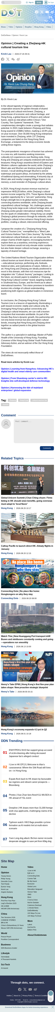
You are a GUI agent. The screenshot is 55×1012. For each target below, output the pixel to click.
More (29, 897)
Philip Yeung (5, 879)
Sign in (31, 2)
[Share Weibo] (18, 59)
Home (3, 26)
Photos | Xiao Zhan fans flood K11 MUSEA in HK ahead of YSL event (30, 796)
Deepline (28, 26)
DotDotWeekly (33, 910)
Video (10, 26)
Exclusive (31, 884)
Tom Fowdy (5, 884)
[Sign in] (27, 2)
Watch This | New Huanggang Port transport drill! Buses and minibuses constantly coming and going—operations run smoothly (27, 639)
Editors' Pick (32, 930)
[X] (42, 12)
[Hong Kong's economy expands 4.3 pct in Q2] (27, 711)
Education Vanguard (35, 889)
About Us (17, 996)
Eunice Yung (5, 887)
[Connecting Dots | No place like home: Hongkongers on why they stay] (27, 573)
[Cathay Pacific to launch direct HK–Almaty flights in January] (27, 528)
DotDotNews (6, 35)
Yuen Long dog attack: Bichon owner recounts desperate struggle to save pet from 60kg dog (30, 839)
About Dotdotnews (37, 935)
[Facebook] (36, 12)
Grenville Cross (6, 881)
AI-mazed (4, 968)
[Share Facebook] (2, 59)
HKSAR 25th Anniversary (10, 909)
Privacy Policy (27, 996)
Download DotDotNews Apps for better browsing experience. (26, 1007)
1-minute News (33, 908)
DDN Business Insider (9, 948)
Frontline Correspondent (10, 939)
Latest (30, 925)
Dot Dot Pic (32, 927)
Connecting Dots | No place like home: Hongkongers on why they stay (20, 592)
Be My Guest (32, 881)
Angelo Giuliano (7, 892)
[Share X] (7, 59)
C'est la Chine (33, 900)
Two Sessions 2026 (8, 917)
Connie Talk (32, 879)
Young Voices (6, 876)
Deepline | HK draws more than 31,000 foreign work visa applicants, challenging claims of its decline (31, 811)
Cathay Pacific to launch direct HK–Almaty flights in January (27, 547)
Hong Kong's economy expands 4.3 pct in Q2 (24, 729)
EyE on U (31, 873)
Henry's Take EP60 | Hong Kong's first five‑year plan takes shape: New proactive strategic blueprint (27, 686)
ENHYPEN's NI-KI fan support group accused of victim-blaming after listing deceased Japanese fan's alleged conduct (30, 753)
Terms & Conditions (42, 996)
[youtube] (47, 12)
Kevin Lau (24, 35)
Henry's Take (7, 692)
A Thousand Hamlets (8, 959)
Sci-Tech (5, 964)
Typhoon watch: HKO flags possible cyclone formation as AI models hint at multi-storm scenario (30, 825)
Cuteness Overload (35, 905)
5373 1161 (18, 1000)
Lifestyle (5, 953)
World (4, 933)
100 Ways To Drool (34, 916)
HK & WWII (5, 906)
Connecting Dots (9, 598)
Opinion (19, 26)
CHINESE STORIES (8, 920)
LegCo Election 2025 (8, 903)
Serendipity (5, 957)
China (48, 26)
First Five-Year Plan (8, 901)
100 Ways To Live (34, 913)
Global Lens (32, 886)
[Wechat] (13, 59)
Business (6, 944)
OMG (29, 894)
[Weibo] (52, 12)
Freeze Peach (6, 937)
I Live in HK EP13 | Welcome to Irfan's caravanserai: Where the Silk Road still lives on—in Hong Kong (30, 767)
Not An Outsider (33, 903)
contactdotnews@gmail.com (37, 1000)
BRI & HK (4, 923)
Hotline (9, 996)
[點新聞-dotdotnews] (11, 12)
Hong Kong (39, 26)
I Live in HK (32, 871)
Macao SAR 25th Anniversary (11, 928)
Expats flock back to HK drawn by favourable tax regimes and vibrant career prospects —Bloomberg (30, 782)
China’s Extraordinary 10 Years (12, 925)
